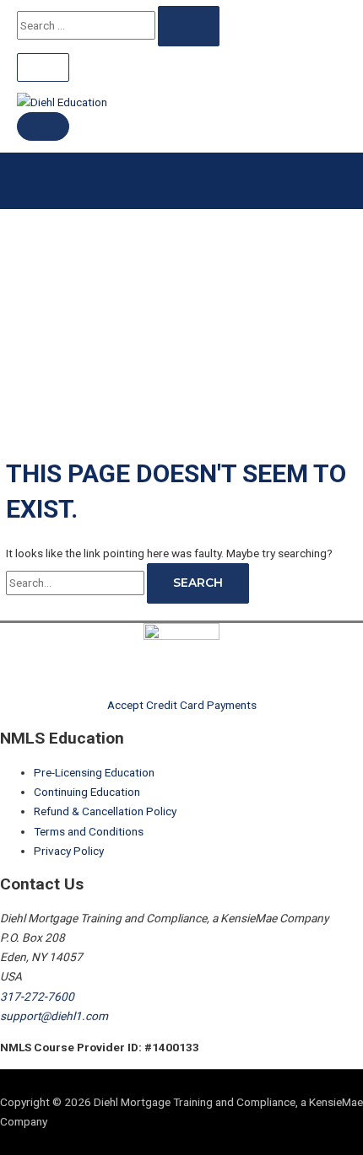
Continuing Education (87, 791)
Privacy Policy (69, 850)
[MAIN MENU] (43, 126)
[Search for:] (76, 582)
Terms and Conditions (89, 831)
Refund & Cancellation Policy (105, 811)
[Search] (188, 26)
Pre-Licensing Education (94, 772)
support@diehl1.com (54, 1016)
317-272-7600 (37, 996)
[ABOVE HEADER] (43, 67)
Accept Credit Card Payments (182, 705)
